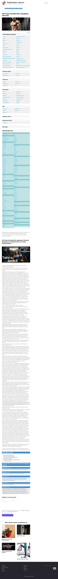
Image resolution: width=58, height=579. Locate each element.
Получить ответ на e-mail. (7, 513)
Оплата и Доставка (5, 567)
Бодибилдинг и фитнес (15, 2)
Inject (14, 8)
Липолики (20, 8)
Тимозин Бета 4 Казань (7, 460)
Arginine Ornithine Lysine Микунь (9, 456)
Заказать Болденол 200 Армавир (7, 552)
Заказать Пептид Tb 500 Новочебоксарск (7, 540)
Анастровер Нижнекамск (7, 458)
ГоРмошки (17, 8)
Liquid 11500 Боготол (21, 535)
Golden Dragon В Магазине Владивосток (10, 457)
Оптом (3, 569)
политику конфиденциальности (12, 511)
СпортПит (6, 8)
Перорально (11, 8)
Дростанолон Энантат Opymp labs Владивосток (11, 459)
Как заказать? (4, 566)
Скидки (3, 568)
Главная (3, 565)
